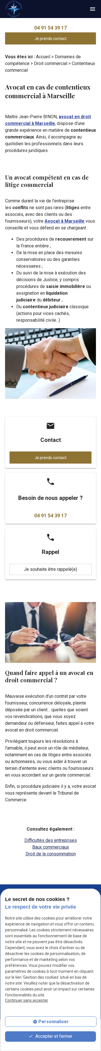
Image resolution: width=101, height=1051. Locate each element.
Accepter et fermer (53, 1036)
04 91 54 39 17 (50, 28)
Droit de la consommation (51, 854)
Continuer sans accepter (26, 1000)
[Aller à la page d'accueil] (14, 9)
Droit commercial (50, 63)
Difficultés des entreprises (50, 840)
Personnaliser (53, 1021)
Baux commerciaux (50, 847)
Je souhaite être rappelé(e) (50, 569)
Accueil (43, 56)
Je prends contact (50, 38)
